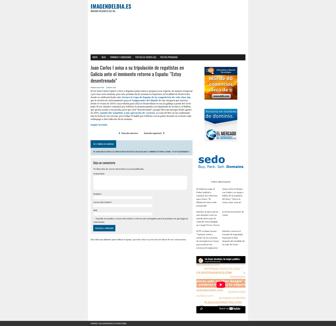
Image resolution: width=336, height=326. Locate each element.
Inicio (95, 57)
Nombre (97, 193)
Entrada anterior (129, 133)
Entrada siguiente (153, 133)
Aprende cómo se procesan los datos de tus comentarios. (159, 239)
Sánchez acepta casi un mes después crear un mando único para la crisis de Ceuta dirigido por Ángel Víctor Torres (207, 218)
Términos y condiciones (120, 57)
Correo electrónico (102, 202)
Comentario (98, 173)
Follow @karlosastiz (221, 181)
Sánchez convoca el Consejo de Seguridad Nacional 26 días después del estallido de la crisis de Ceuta (233, 238)
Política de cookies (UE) (145, 57)
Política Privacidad (169, 57)
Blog (104, 57)
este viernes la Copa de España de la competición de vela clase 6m (153, 97)
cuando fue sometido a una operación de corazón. (127, 112)
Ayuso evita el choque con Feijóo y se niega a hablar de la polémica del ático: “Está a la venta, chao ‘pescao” (232, 195)
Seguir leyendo (99, 124)
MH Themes (123, 323)
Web (95, 210)
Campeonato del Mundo (144, 100)
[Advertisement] (168, 34)
